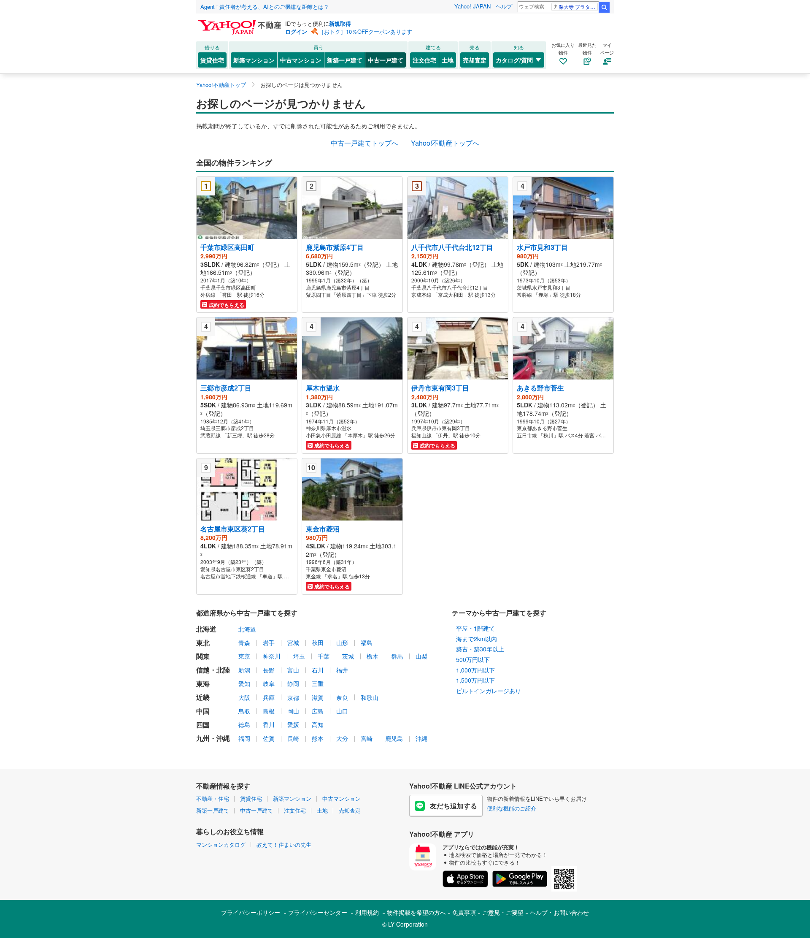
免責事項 (464, 912)
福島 (367, 642)
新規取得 (340, 23)
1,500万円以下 (475, 680)
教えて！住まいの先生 (283, 844)
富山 (293, 670)
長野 (269, 670)
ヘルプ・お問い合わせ (559, 912)
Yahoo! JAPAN (472, 6)
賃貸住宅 (212, 60)
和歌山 (369, 697)
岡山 (293, 711)
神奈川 (272, 656)
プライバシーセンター (317, 912)
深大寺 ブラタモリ (578, 6)
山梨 (421, 656)
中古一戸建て (385, 60)
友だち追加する (453, 806)
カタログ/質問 (514, 60)
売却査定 (474, 60)
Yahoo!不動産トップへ (445, 143)
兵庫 (269, 697)
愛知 (244, 683)
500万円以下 (473, 659)
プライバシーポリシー (250, 912)
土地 (448, 60)
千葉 (323, 656)
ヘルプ (504, 6)
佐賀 (269, 738)
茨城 (348, 656)
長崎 (293, 738)
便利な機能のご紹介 (511, 808)
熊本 (318, 738)
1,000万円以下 (475, 670)
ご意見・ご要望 (503, 912)
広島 (318, 711)
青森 (244, 642)
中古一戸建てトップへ (364, 143)
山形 (342, 642)
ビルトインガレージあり (488, 690)
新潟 (244, 670)
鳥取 (244, 711)
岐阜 (269, 683)
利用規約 (367, 912)
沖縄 (421, 738)
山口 (342, 711)
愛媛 (293, 724)
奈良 (342, 697)
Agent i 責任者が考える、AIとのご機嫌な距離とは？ (264, 7)
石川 (318, 670)
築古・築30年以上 (480, 649)
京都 (293, 697)
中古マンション (300, 60)
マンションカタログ (221, 844)
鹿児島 (394, 738)
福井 (342, 670)
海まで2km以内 (476, 638)
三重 (318, 683)
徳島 (244, 724)
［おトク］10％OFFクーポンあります (365, 31)
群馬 (397, 656)
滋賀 (318, 697)
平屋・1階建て (475, 628)
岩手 (269, 642)
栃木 (372, 656)
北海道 (247, 629)
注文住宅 (424, 60)
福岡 (244, 738)
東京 (244, 656)
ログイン (296, 31)
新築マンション (254, 60)
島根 (269, 711)
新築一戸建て (344, 60)
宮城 (293, 642)
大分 (342, 738)
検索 (604, 7)
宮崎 (367, 738)
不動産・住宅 (212, 798)
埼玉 (299, 656)
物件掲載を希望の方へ (416, 912)
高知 (318, 724)
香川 (269, 724)
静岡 (293, 683)
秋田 (318, 642)
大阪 (244, 697)
